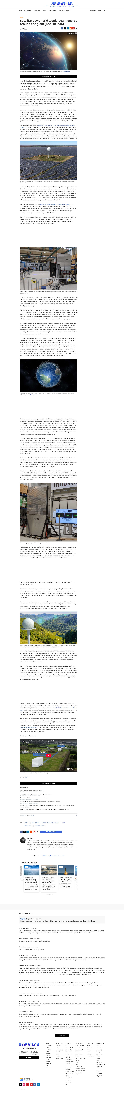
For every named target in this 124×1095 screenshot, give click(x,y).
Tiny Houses (68, 1052)
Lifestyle (77, 1060)
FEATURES (48, 1053)
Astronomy (99, 1050)
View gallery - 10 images (48, 76)
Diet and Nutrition (101, 1064)
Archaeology (99, 1047)
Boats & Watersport (68, 1056)
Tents (67, 1084)
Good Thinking (79, 1054)
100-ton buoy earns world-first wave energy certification (31, 879)
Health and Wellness (99, 1076)
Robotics (58, 1056)
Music (77, 1062)
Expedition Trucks (70, 1065)
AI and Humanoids (80, 1045)
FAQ (47, 1068)
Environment (100, 1054)
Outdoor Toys (69, 1050)
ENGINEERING (27, 10)
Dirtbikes (68, 1063)
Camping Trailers (70, 1061)
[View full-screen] (76, 33)
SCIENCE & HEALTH (64, 10)
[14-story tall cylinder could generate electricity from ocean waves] (49, 870)
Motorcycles (89, 1054)
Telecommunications (80, 1070)
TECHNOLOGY (79, 1043)
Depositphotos (67, 71)
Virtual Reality (79, 1072)
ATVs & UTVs (69, 1054)
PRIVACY (48, 1061)
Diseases (99, 1070)
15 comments (52, 831)
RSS (47, 1065)
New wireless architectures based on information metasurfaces (33, 797)
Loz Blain (30, 838)
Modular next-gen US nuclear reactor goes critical (65, 879)
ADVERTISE (48, 1057)
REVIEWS (48, 1055)
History (77, 1056)
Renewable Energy (39, 825)
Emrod (27, 777)
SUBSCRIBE (93, 10)
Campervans (69, 1059)
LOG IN (99, 10)
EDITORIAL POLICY (48, 1050)
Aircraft (88, 1045)
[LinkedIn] (68, 28)
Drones (77, 1052)
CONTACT (48, 1063)
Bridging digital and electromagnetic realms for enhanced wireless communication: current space (40, 801)
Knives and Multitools (68, 1068)
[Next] (75, 878)
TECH (44, 10)
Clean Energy (35, 822)
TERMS (47, 1059)
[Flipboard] (73, 28)
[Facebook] (62, 28)
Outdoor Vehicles (70, 1047)
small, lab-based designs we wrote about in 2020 (55, 204)
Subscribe (29, 1057)
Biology (98, 1052)
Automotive (89, 1047)
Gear (67, 1045)
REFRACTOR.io (100, 1043)
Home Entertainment (80, 1058)
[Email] (76, 28)
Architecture (58, 1045)
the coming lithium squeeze (28, 727)
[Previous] (22, 878)
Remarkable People (80, 1068)
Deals (77, 1075)
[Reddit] (71, 28)
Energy (21, 17)
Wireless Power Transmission (50, 822)
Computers (78, 1047)
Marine (88, 1052)
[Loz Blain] (23, 840)
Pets (77, 1064)
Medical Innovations (99, 1072)
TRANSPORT (53, 10)
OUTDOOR (37, 10)
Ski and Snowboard (68, 1079)
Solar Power (28, 825)
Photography (79, 1066)
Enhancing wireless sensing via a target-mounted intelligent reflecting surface (36, 794)
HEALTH (99, 1058)
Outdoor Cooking (70, 1071)
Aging (98, 1060)
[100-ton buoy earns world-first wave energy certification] (31, 870)
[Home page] (62, 4)
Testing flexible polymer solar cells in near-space (30, 790)
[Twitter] (65, 28)
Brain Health (99, 1062)
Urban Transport (90, 1056)
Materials (58, 1052)
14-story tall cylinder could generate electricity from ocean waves (48, 880)
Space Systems (59, 1058)
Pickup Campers (69, 1073)
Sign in (23, 919)
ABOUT (47, 1047)
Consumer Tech (79, 1050)
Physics (98, 1056)
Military (57, 1054)
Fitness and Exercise (99, 1067)
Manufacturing (59, 1050)
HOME (20, 10)
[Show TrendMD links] (76, 815)
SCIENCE (99, 1045)
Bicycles (88, 1050)
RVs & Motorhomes (69, 1076)
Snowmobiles (69, 1082)
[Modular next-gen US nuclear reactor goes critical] (66, 870)
